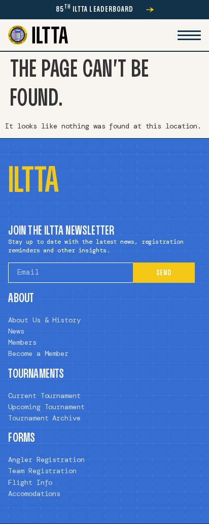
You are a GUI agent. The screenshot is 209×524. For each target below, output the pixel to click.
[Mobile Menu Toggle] (189, 35)
